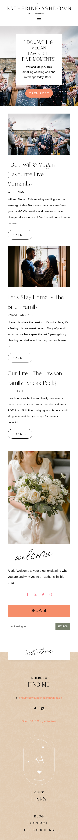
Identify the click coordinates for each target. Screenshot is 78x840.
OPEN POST (39, 93)
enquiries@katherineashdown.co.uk (40, 697)
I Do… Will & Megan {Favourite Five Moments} (39, 51)
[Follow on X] (35, 594)
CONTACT (39, 823)
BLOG (39, 816)
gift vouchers (39, 830)
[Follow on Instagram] (50, 594)
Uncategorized (21, 315)
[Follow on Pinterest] (43, 594)
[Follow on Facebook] (28, 594)
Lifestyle (16, 391)
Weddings (16, 192)
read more (20, 235)
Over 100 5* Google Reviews (39, 721)
